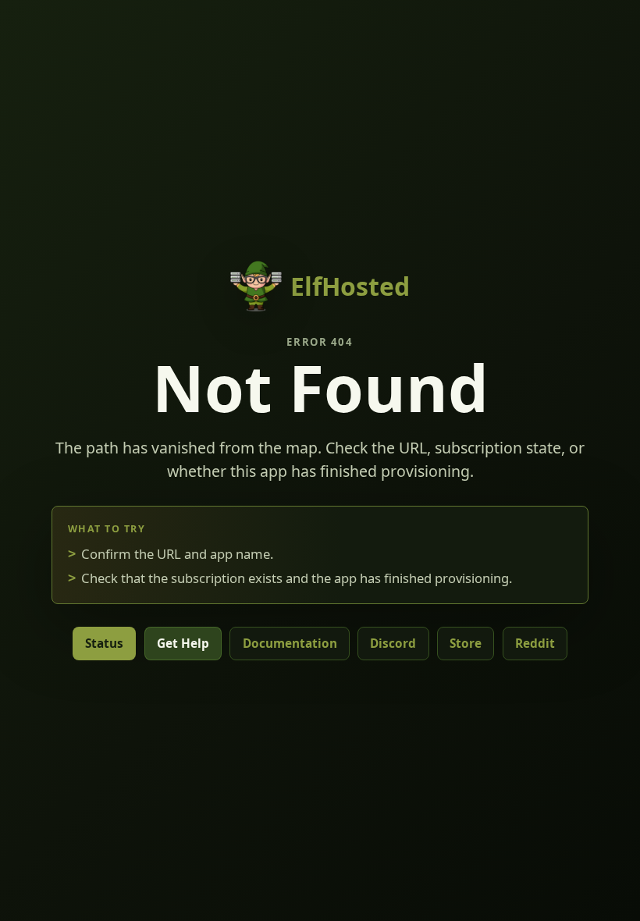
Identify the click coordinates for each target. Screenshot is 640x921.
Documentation (290, 643)
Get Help (183, 643)
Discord (393, 643)
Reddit (535, 643)
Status (104, 643)
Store (466, 643)
